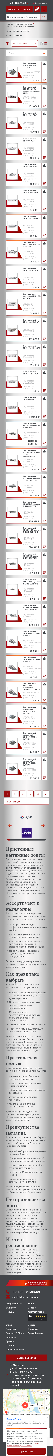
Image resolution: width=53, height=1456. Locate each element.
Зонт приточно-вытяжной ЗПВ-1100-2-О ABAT (32, 296)
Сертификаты (35, 1332)
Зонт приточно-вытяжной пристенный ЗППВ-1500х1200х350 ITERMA (32, 686)
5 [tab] (20, 840)
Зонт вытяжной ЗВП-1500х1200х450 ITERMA (31, 633)
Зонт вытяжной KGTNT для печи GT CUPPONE (31, 425)
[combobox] (24, 43)
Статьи (10, 1345)
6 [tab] (23, 840)
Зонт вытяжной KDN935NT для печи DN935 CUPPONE (31, 556)
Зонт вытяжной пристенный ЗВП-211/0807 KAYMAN (29, 736)
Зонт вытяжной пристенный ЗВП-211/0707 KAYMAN (29, 710)
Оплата (32, 1324)
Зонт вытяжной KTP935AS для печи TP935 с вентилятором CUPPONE (31, 453)
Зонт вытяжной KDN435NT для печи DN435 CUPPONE (31, 504)
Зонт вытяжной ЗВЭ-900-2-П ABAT (31, 269)
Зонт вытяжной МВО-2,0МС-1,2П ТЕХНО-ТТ (30, 65)
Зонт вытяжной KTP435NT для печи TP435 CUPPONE (31, 607)
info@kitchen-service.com (25, 1297)
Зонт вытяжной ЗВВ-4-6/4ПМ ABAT (31, 347)
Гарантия (11, 1328)
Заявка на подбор (26, 1357)
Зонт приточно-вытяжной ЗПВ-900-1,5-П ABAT (31, 244)
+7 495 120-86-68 (16, 3)
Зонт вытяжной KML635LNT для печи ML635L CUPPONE (32, 582)
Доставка (33, 1328)
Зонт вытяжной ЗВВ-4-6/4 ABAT (30, 114)
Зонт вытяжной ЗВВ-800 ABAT (29, 140)
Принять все (26, 1451)
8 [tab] (29, 840)
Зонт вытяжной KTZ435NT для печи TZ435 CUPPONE (31, 478)
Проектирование (15, 1349)
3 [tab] (14, 840)
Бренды (10, 1341)
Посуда (10, 1311)
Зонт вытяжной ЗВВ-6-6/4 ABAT (30, 166)
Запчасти (11, 1307)
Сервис (32, 1307)
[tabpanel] (26, 825)
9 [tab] (32, 840)
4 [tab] (17, 840)
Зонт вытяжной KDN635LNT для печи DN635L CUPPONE (32, 530)
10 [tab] (35, 840)
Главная (9, 24)
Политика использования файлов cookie (24, 1444)
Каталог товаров (24, 24)
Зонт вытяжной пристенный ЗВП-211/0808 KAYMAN (29, 762)
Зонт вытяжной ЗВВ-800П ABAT (30, 398)
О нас (9, 1324)
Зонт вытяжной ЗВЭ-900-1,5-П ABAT (32, 217)
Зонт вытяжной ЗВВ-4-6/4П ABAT (31, 321)
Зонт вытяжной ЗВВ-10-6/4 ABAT (30, 191)
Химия (31, 1303)
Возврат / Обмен (15, 1332)
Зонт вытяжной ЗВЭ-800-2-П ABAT (31, 373)
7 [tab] (26, 840)
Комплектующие (36, 1311)
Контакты (11, 1337)
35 (38, 793)
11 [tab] (38, 840)
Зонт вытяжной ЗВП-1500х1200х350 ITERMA (31, 659)
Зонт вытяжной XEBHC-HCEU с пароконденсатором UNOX (31, 90)
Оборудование (14, 1303)
